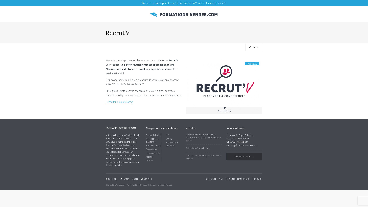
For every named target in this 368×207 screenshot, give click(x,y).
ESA (167, 135)
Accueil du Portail (153, 135)
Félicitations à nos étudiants (198, 148)
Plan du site (257, 178)
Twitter (126, 178)
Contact (149, 160)
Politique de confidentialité (237, 178)
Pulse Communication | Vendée (160, 185)
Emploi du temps (153, 153)
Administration (132, 185)
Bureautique (151, 149)
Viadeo (135, 178)
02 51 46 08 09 (239, 142)
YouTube (148, 178)
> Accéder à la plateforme (119, 101)
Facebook (112, 178)
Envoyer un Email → (244, 156)
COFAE (169, 138)
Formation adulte (153, 145)
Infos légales (210, 178)
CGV (221, 178)
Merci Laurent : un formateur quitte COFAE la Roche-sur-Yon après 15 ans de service (203, 137)
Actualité (149, 156)
